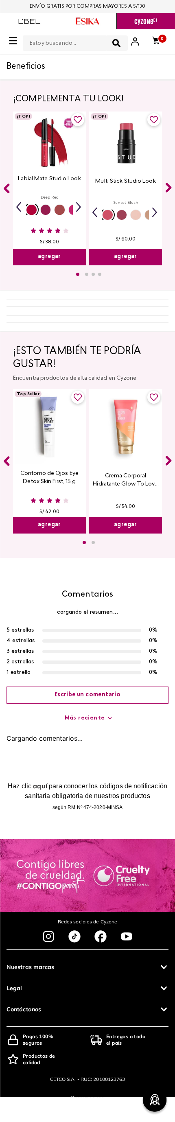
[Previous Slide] (6, 188)
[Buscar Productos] (116, 43)
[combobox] (75, 41)
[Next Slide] (168, 187)
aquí (40, 786)
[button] (31, 209)
